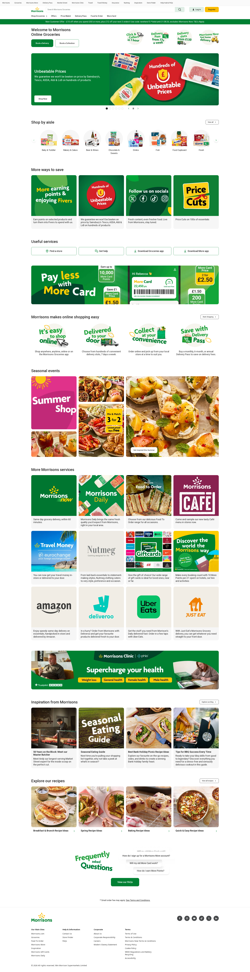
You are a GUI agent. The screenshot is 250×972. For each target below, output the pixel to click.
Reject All (190, 967)
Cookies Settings (172, 967)
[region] (125, 967)
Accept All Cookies (210, 967)
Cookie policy (78, 969)
